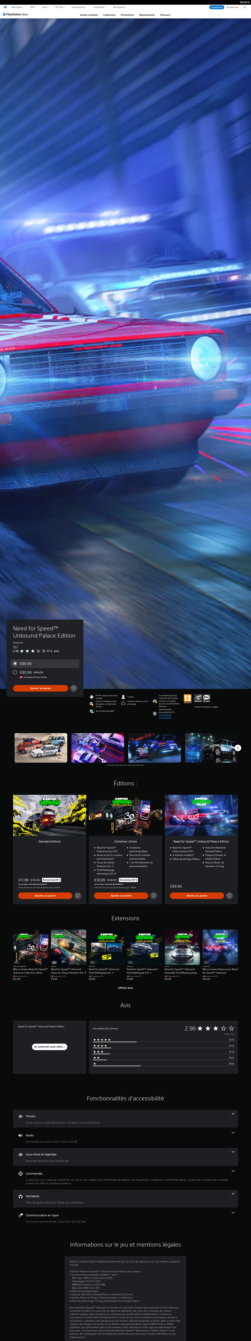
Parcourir (165, 14)
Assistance (118, 7)
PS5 (32, 7)
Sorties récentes (89, 14)
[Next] (238, 748)
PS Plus (59, 7)
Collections (109, 14)
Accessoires (78, 7)
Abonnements (147, 14)
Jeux (44, 7)
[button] (170, 716)
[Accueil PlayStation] (5, 7)
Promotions (127, 14)
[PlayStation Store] (16, 14)
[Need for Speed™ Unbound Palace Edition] (41, 748)
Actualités (98, 7)
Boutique (16, 7)
